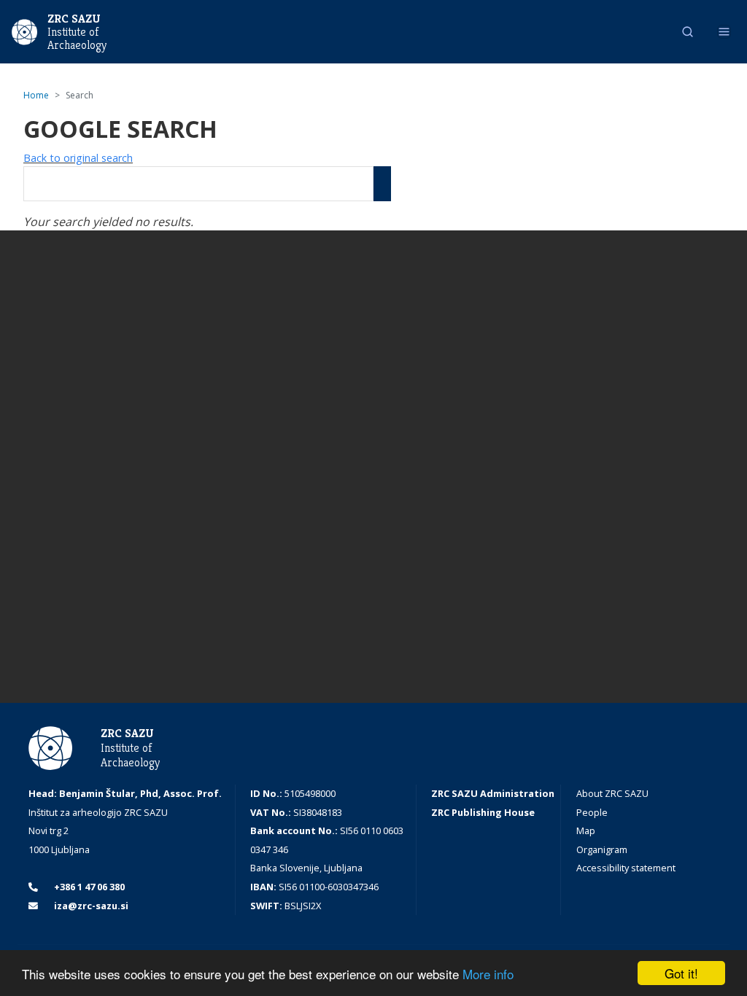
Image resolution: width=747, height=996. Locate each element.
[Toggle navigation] (724, 32)
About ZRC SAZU (612, 793)
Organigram (601, 849)
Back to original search (78, 158)
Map (585, 830)
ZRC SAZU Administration (492, 793)
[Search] (382, 183)
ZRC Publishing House (483, 812)
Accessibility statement (626, 867)
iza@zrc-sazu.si (90, 905)
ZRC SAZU (74, 19)
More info (488, 974)
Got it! (681, 973)
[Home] (24, 31)
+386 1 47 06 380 (88, 886)
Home (36, 95)
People (592, 812)
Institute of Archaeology (77, 39)
